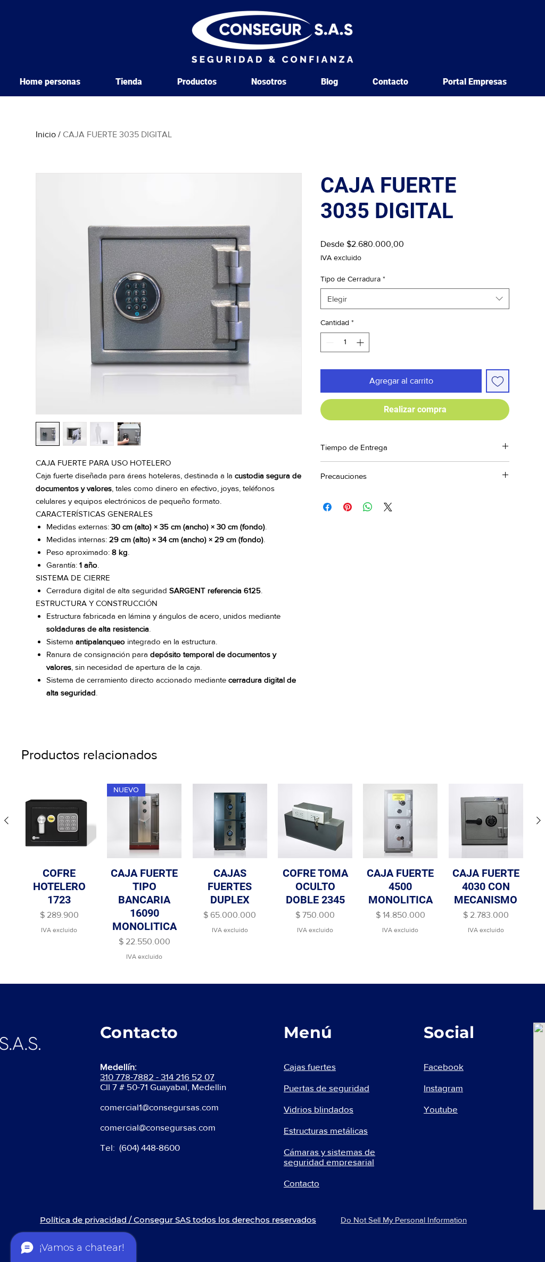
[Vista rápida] (59, 821)
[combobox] (414, 298)
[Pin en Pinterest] (347, 507)
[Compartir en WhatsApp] (367, 507)
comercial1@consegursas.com (159, 1107)
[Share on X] (388, 507)
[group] (272, 872)
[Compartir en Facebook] (327, 507)
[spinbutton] (344, 342)
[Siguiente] (538, 820)
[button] (206, 81)
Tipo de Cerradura (352, 279)
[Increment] (361, 342)
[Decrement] (328, 342)
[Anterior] (6, 820)
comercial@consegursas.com (158, 1127)
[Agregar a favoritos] (497, 381)
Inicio (46, 134)
